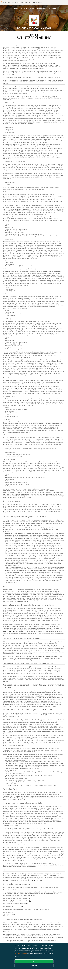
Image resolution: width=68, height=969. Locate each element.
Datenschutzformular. (29, 895)
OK (34, 961)
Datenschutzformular (9, 631)
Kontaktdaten (41, 8)
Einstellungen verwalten (21, 953)
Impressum (52, 8)
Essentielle (34, 965)
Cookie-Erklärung (21, 388)
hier (6, 773)
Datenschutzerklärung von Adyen (21, 496)
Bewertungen (29, 8)
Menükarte (18, 8)
